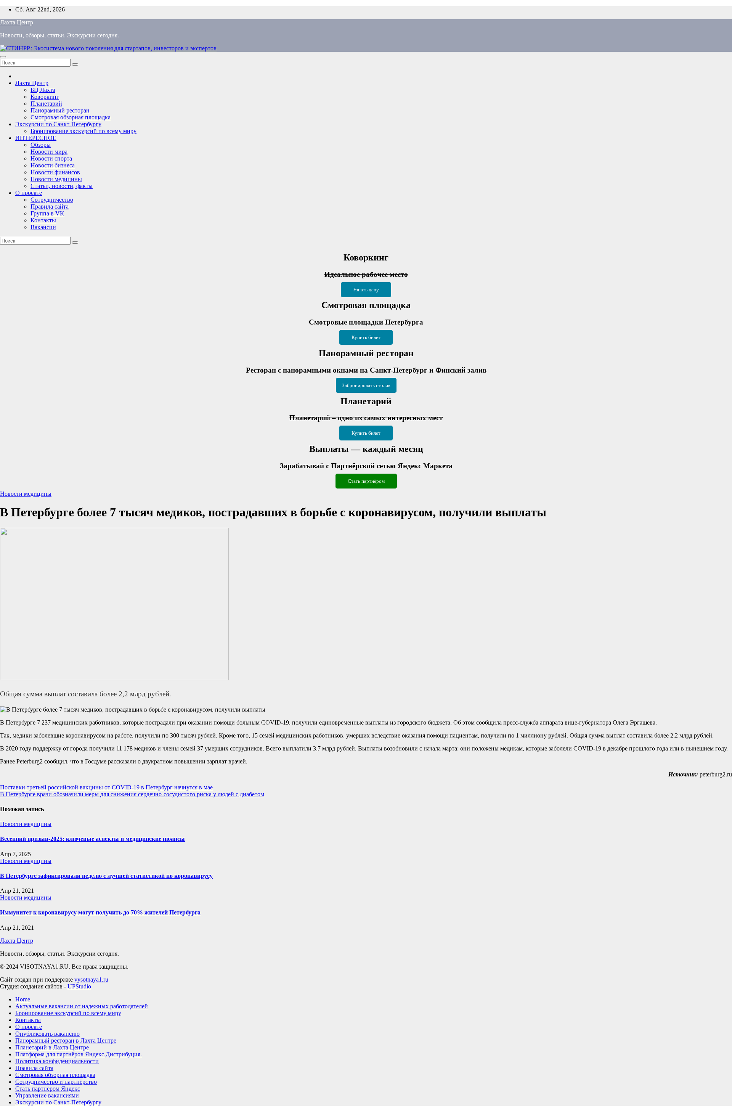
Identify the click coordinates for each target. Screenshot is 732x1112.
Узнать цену (366, 289)
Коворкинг (44, 96)
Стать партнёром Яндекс (47, 1088)
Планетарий (46, 103)
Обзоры (40, 144)
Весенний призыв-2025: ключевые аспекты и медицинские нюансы (92, 839)
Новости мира (48, 151)
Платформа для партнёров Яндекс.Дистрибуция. (78, 1054)
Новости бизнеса (52, 165)
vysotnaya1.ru (91, 979)
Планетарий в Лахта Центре (52, 1047)
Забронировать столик (366, 385)
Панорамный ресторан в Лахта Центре (65, 1040)
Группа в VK (47, 213)
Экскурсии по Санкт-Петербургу (58, 124)
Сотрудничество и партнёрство (56, 1081)
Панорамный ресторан (60, 110)
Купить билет (366, 337)
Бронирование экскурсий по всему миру (83, 131)
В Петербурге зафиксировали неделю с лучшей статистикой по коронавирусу (106, 876)
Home (22, 999)
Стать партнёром (366, 481)
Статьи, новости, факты (61, 186)
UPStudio (79, 986)
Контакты (43, 220)
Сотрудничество (51, 199)
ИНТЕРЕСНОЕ (35, 138)
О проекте (28, 193)
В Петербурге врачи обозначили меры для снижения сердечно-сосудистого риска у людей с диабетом (132, 794)
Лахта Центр (16, 22)
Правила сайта (49, 206)
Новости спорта (51, 158)
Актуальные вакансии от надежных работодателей (81, 1006)
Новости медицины (56, 179)
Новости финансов (55, 172)
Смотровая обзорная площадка (70, 117)
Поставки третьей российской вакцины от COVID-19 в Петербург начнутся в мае (106, 787)
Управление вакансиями (47, 1095)
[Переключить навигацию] (3, 57)
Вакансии (43, 227)
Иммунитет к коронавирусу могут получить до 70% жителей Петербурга (100, 912)
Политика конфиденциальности (57, 1061)
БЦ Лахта (42, 90)
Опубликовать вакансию (47, 1033)
